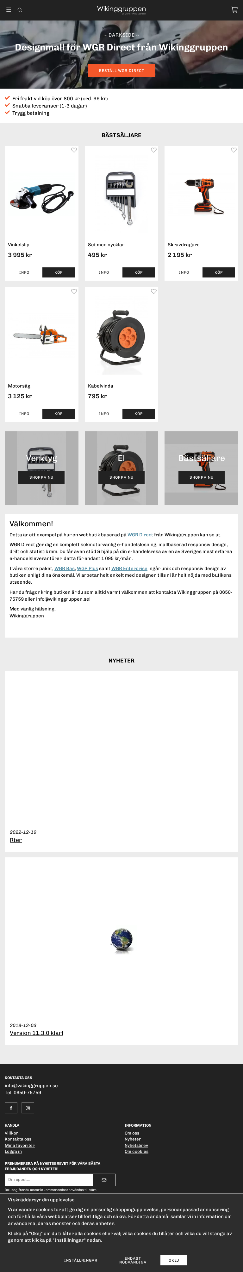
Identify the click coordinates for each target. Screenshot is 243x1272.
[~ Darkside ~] (121, 54)
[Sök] (19, 10)
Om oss (132, 1132)
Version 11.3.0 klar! (36, 1033)
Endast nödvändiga (132, 1260)
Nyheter (133, 1138)
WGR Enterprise (129, 568)
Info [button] (24, 272)
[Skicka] (104, 1180)
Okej (174, 1260)
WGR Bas (64, 568)
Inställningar (80, 1260)
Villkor (11, 1132)
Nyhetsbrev (136, 1145)
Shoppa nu (41, 477)
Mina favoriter (20, 1145)
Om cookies (136, 1151)
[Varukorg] (234, 9)
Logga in (13, 1151)
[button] (58, 272)
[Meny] (8, 9)
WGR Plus (87, 568)
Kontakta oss (18, 1138)
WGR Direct (140, 535)
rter (16, 840)
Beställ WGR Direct (121, 70)
